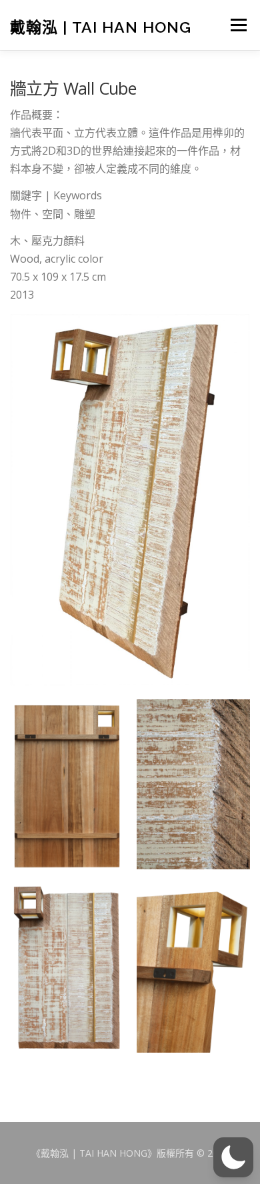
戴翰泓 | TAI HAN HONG (100, 26)
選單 (237, 24)
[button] (233, 1157)
